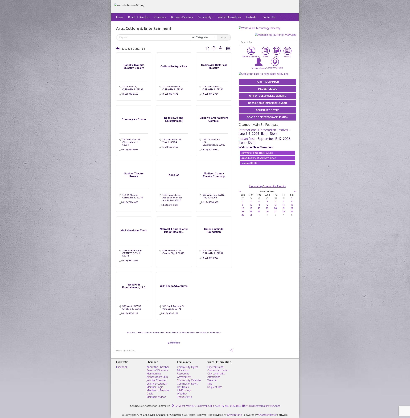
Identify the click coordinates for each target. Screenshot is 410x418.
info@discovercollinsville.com (262, 405)
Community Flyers (187, 367)
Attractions (213, 376)
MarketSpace (202, 332)
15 (292, 204)
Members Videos (156, 396)
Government (184, 376)
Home (119, 17)
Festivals (251, 17)
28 (283, 211)
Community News (187, 383)
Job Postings (215, 332)
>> (295, 191)
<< (240, 191)
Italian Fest (247, 139)
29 (292, 211)
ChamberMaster (267, 414)
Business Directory (182, 17)
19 (267, 208)
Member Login (155, 387)
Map (209, 383)
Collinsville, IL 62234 (197, 405)
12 (267, 204)
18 (259, 208)
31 (251, 214)
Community (204, 17)
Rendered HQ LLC (250, 163)
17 (251, 208)
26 (267, 211)
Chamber (159, 17)
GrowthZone (234, 414)
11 (259, 204)
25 (259, 211)
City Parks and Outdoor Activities (218, 368)
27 (275, 211)
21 (284, 208)
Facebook (121, 367)
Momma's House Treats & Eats (257, 152)
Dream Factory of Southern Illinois (258, 158)
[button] (117, 48)
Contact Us (269, 17)
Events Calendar (152, 332)
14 (284, 204)
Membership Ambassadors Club (157, 375)
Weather (182, 393)
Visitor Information (229, 17)
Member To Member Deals (183, 332)
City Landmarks (216, 373)
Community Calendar (189, 380)
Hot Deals (165, 332)
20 (275, 208)
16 (243, 208)
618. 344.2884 (232, 405)
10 (251, 204)
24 (251, 211)
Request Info (184, 396)
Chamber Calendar (157, 383)
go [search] (225, 37)
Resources (183, 373)
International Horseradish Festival (263, 130)
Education (183, 370)
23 (243, 211)
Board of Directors (139, 17)
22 (292, 208)
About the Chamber (158, 367)
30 (243, 214)
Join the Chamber (156, 380)
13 (275, 204)
